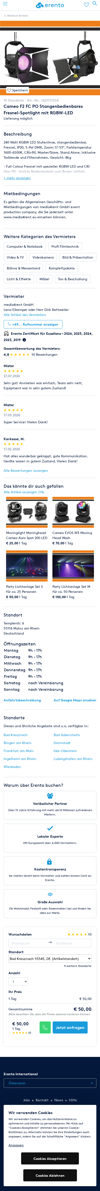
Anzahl (14, 973)
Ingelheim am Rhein (20, 759)
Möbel (44, 279)
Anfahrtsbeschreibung (22, 700)
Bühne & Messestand (23, 268)
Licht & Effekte (19, 279)
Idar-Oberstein (65, 751)
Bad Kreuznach (16, 735)
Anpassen (16, 1145)
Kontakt (42, 1100)
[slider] (20, 354)
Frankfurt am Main (19, 751)
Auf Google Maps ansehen (75, 700)
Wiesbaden (12, 767)
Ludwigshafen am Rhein (73, 759)
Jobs (26, 1100)
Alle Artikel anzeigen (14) (24, 492)
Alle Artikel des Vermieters (25, 315)
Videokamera (43, 257)
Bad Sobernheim (67, 735)
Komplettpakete (62, 268)
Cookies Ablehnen (50, 1175)
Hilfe (73, 1100)
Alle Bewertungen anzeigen (26, 470)
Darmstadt (62, 743)
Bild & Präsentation (77, 257)
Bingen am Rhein (18, 743)
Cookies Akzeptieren (50, 1159)
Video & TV (15, 257)
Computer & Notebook (25, 246)
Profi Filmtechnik (65, 246)
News (58, 1100)
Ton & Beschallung (72, 279)
